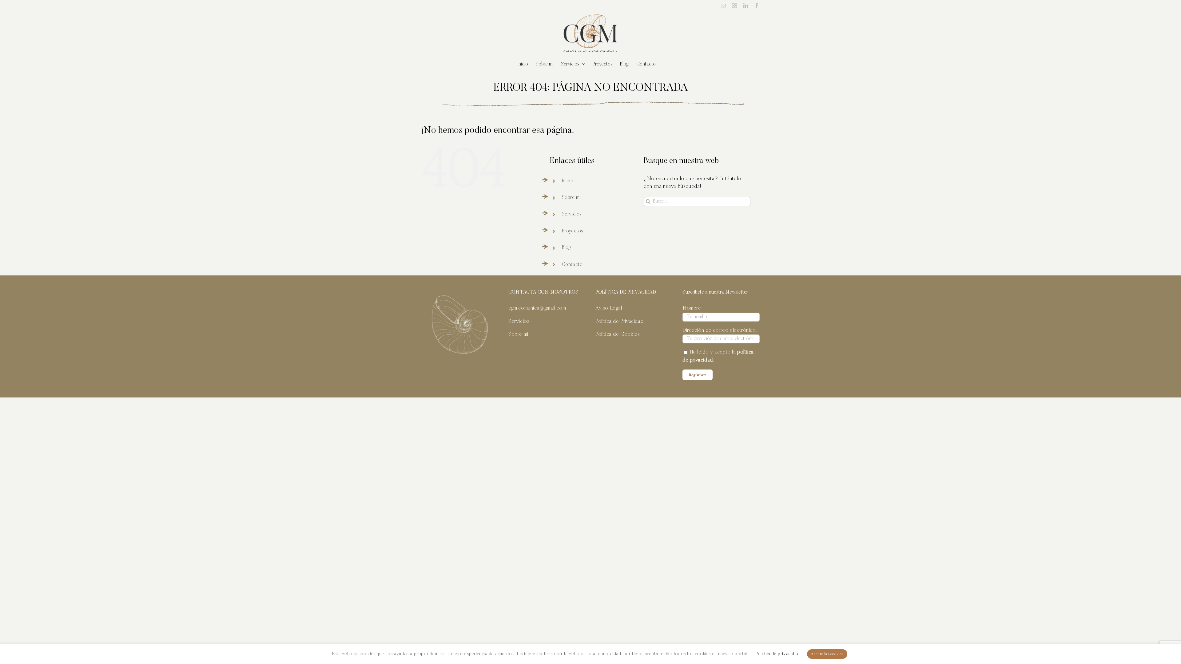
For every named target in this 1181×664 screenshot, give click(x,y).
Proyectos (572, 231)
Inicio (568, 181)
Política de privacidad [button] (777, 654)
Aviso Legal (608, 308)
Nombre (691, 308)
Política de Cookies (617, 334)
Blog (566, 247)
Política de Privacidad (619, 321)
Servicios (572, 214)
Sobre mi (571, 197)
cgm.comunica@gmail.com (537, 308)
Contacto (572, 264)
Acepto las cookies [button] (827, 654)
